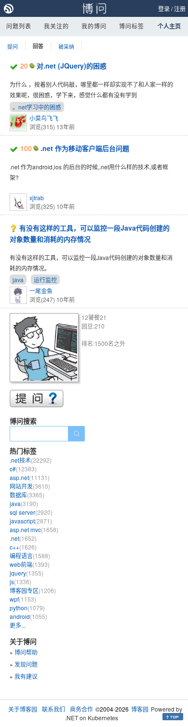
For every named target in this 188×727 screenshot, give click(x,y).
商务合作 (81, 709)
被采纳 (66, 46)
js (20, 581)
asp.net (30, 477)
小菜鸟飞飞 (43, 118)
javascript (31, 521)
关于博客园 (22, 709)
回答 (38, 46)
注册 (180, 8)
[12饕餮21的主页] (45, 349)
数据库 (27, 495)
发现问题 (26, 664)
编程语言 (30, 555)
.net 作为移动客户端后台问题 (84, 148)
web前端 (30, 564)
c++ (23, 547)
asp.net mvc (34, 529)
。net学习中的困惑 (37, 107)
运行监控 (45, 279)
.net (23, 538)
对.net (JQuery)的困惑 (72, 65)
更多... (18, 625)
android (28, 616)
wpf (23, 599)
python (27, 608)
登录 (164, 8)
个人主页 (169, 26)
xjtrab (36, 197)
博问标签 (131, 26)
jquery (26, 573)
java (18, 279)
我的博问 (94, 26)
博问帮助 (26, 652)
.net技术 (31, 460)
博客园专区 (33, 590)
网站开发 (30, 486)
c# (23, 469)
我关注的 (56, 26)
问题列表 (18, 26)
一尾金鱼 (41, 291)
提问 (12, 46)
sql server (31, 512)
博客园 (139, 709)
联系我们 (53, 709)
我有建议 (26, 676)
